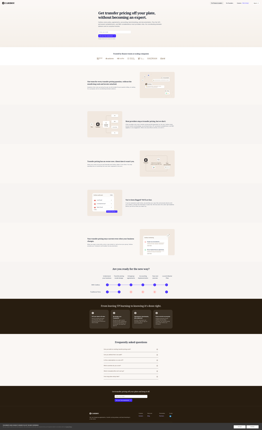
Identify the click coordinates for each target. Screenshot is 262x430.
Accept (240, 426)
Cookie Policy (69, 426)
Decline (252, 426)
